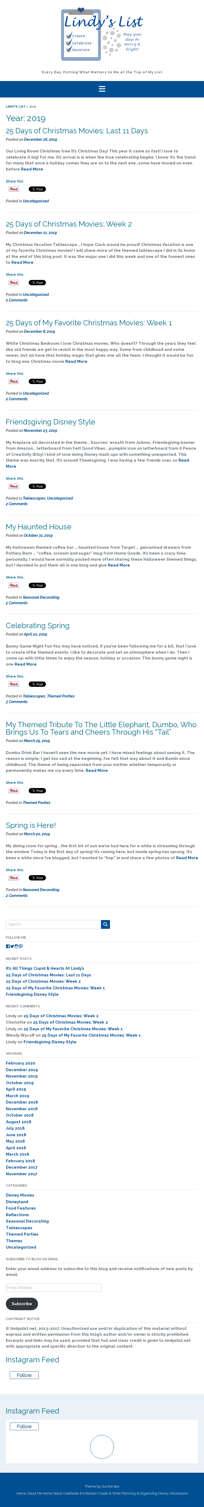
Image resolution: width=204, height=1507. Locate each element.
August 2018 (18, 1121)
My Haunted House (38, 526)
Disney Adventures (173, 1493)
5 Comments (17, 603)
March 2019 (17, 1095)
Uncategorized (36, 201)
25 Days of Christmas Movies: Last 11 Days (77, 130)
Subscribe (22, 1303)
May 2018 (15, 1141)
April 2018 (16, 1148)
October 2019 (20, 1082)
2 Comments (17, 300)
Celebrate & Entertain (80, 1493)
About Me (34, 1493)
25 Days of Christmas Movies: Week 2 (69, 224)
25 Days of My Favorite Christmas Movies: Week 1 (89, 322)
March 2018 (17, 1154)
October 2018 (20, 1115)
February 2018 (20, 1161)
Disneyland (17, 1201)
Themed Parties (61, 696)
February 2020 (20, 1063)
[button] (102, 89)
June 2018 (16, 1135)
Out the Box (110, 1486)
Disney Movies (20, 1195)
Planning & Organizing (139, 1493)
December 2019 (22, 1069)
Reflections (17, 1214)
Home (21, 1493)
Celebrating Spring (38, 625)
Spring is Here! (31, 825)
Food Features (21, 1208)
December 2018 (22, 1102)
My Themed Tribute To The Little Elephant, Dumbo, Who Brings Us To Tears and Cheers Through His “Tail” (101, 728)
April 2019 (16, 1089)
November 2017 (21, 1174)
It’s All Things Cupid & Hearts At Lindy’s (45, 968)
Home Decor (52, 1493)
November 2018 (22, 1108)
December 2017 (21, 1167)
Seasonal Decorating (41, 597)
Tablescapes (34, 498)
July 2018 (15, 1128)
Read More (32, 169)
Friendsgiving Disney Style (50, 422)
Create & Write (109, 1493)
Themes (14, 1240)
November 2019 (22, 1076)
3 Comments (17, 702)
